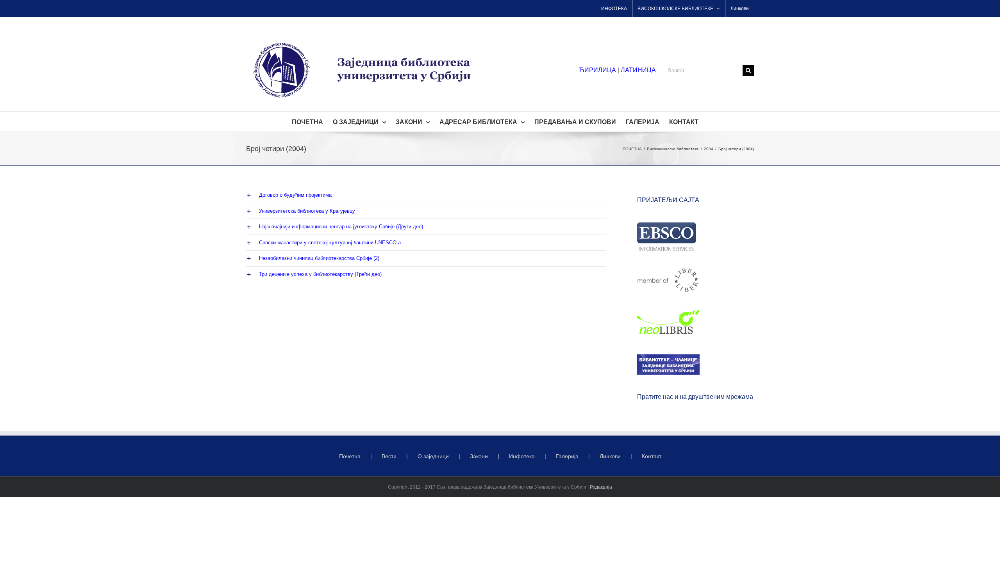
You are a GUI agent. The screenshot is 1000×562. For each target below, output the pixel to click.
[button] (426, 195)
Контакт (651, 456)
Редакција (601, 487)
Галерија (567, 456)
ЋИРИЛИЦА (597, 70)
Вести (389, 456)
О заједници (433, 456)
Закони (479, 456)
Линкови (610, 456)
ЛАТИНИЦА (638, 70)
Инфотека (522, 456)
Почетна (350, 456)
